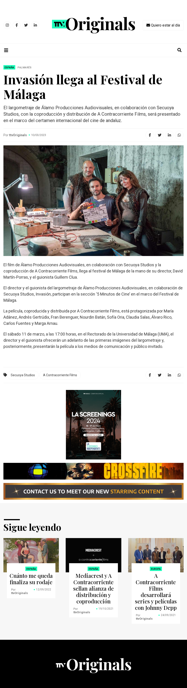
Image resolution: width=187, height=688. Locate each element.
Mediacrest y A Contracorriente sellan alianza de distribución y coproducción (93, 588)
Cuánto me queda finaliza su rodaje (31, 579)
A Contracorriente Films (60, 375)
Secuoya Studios (23, 375)
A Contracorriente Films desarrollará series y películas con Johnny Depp (156, 591)
